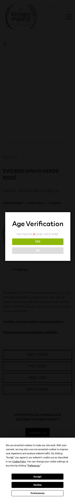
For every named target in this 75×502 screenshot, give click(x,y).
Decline (37, 485)
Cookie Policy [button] (19, 461)
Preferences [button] (34, 465)
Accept (37, 476)
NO (38, 250)
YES (37, 241)
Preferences (38, 493)
